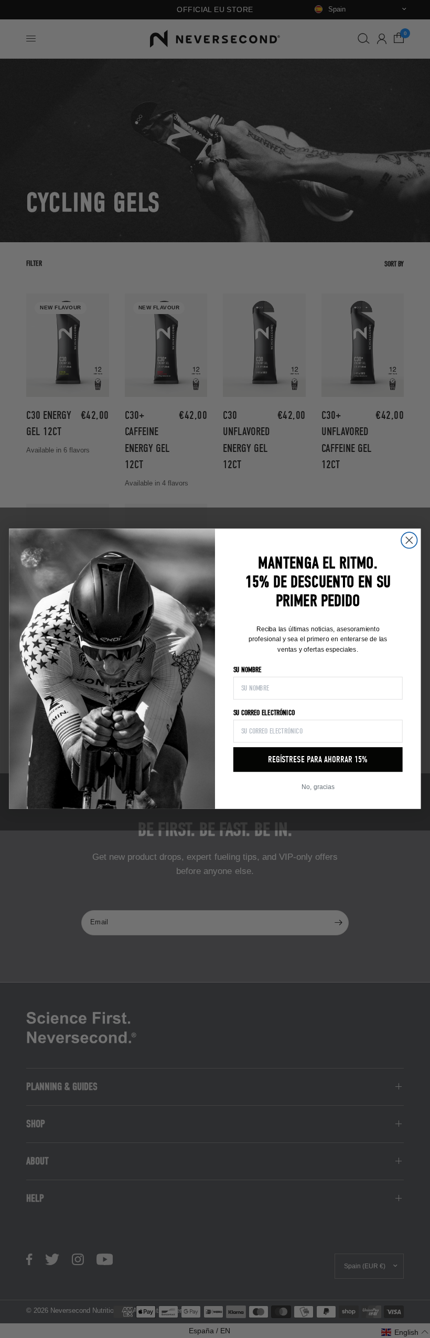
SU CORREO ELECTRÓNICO (264, 713)
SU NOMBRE (247, 670)
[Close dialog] (409, 541)
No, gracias (318, 787)
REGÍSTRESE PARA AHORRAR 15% (318, 759)
